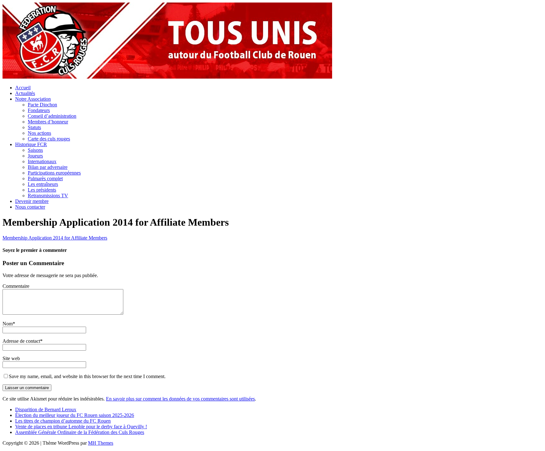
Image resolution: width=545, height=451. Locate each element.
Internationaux (42, 161)
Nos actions (39, 133)
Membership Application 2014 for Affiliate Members (55, 237)
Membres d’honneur (48, 121)
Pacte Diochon (42, 104)
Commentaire (16, 286)
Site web (11, 358)
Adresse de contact (21, 341)
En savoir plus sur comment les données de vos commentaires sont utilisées (180, 398)
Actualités (25, 93)
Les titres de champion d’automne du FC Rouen (63, 421)
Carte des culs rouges (49, 138)
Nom (8, 323)
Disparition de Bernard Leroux (45, 409)
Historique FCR (31, 144)
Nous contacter (30, 207)
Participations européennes (54, 172)
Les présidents (42, 190)
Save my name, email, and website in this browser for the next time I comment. (87, 376)
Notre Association (33, 99)
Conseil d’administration (52, 116)
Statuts (34, 127)
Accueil (23, 87)
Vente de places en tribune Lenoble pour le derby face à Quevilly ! (81, 426)
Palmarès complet (45, 178)
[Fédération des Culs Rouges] (167, 77)
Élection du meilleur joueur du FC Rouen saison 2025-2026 (74, 415)
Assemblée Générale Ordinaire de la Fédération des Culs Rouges (79, 432)
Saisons (35, 150)
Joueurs (35, 155)
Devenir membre (32, 201)
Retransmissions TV (48, 195)
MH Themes (100, 443)
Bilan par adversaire (47, 167)
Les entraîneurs (43, 184)
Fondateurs (39, 110)
